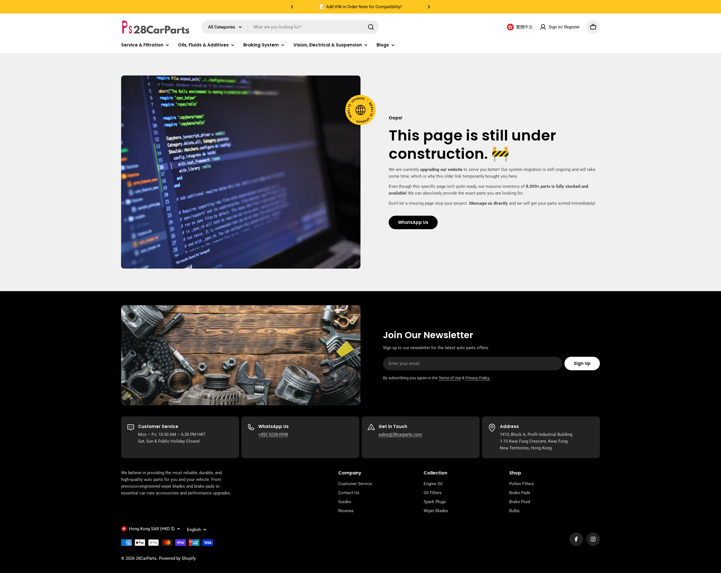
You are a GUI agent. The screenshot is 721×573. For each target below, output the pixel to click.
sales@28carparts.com (400, 434)
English (194, 529)
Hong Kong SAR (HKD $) (152, 528)
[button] (292, 6)
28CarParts (146, 558)
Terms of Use (450, 378)
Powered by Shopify (177, 558)
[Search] (371, 27)
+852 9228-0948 (273, 434)
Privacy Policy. (477, 378)
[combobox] (290, 27)
